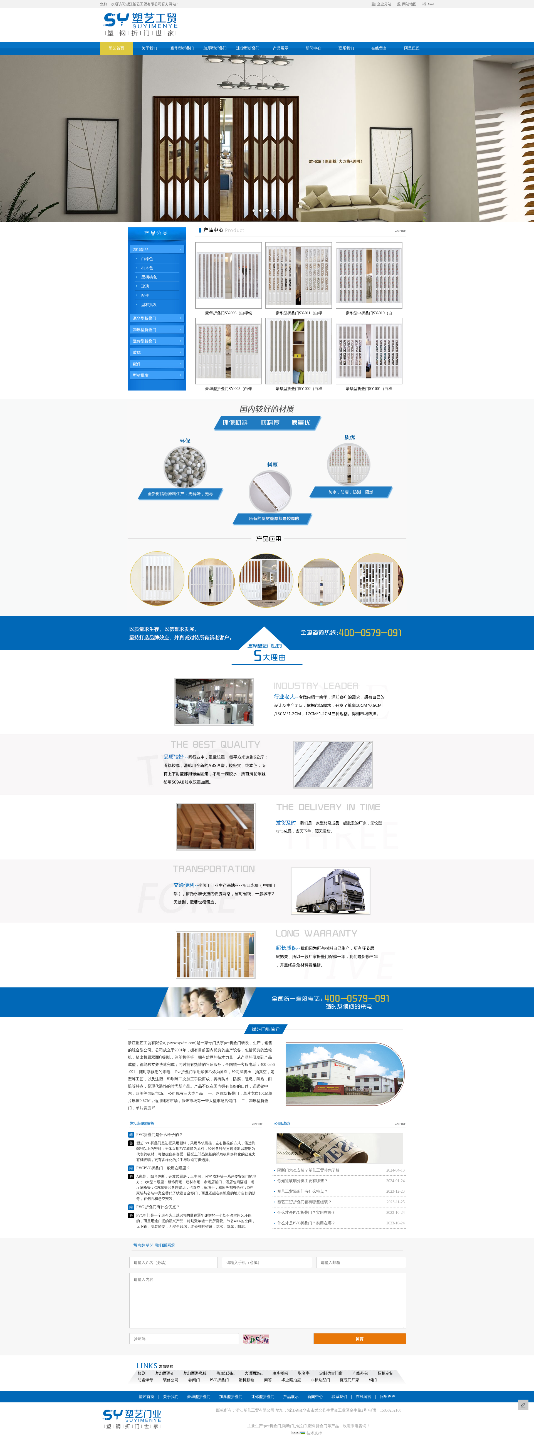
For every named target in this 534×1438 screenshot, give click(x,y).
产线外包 (360, 1373)
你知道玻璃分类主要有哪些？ (302, 1181)
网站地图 (409, 4)
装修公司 (171, 1380)
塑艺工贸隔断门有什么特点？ (302, 1191)
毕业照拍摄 (291, 1380)
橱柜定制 (385, 1373)
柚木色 (147, 268)
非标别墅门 (320, 1380)
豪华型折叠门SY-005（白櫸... (230, 389)
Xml (430, 4)
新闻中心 (313, 48)
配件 (145, 295)
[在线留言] (523, 1405)
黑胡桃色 (149, 277)
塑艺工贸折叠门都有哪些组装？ (304, 1202)
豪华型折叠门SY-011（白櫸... (300, 313)
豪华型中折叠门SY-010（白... (371, 313)
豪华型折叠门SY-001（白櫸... (371, 389)
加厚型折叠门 (215, 48)
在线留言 (379, 48)
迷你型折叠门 (247, 48)
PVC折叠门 (219, 1380)
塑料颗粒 (246, 1380)
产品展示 (280, 48)
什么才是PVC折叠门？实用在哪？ (306, 1212)
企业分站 (384, 4)
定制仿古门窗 (331, 1373)
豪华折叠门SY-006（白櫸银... (230, 313)
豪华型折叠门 (182, 48)
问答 (268, 1380)
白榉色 (147, 259)
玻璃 (145, 286)
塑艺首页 (116, 48)
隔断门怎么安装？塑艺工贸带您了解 (308, 1170)
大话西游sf (253, 1373)
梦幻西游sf (164, 1373)
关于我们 (149, 48)
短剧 (141, 1373)
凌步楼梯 (280, 1373)
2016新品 (141, 250)
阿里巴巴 (412, 48)
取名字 (304, 1373)
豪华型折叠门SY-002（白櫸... (301, 389)
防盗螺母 (145, 1380)
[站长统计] (298, 1433)
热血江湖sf (225, 1373)
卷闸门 (194, 1380)
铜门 (373, 1380)
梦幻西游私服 (195, 1373)
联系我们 (346, 48)
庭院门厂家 (349, 1380)
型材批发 (149, 305)
